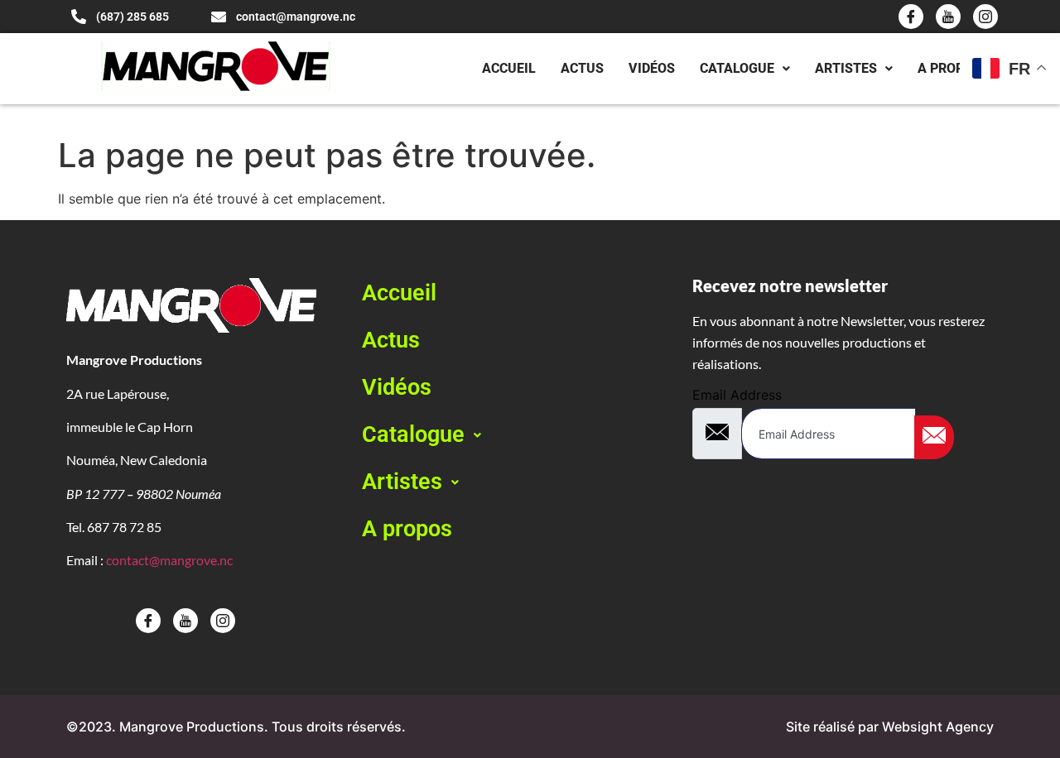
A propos (949, 68)
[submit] (934, 437)
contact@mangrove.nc (169, 560)
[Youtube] (948, 16)
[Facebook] (911, 16)
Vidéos (652, 68)
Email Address (737, 394)
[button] (512, 434)
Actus (582, 68)
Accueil (509, 68)
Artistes (846, 68)
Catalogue (737, 68)
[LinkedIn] (985, 16)
